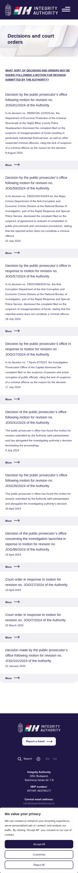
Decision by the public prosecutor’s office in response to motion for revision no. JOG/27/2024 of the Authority (38, 349)
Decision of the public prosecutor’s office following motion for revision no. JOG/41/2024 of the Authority (35, 417)
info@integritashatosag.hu (39, 803)
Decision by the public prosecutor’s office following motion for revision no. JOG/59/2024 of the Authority (36, 183)
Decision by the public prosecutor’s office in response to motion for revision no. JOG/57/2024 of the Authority (38, 271)
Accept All (39, 844)
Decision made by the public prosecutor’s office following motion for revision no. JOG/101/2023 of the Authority (36, 655)
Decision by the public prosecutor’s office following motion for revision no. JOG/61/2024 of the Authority (36, 100)
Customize (39, 854)
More (8, 165)
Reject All (39, 864)
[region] (39, 840)
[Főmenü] (67, 9)
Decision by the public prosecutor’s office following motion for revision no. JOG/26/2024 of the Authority (36, 480)
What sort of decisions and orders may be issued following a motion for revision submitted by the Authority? (37, 75)
